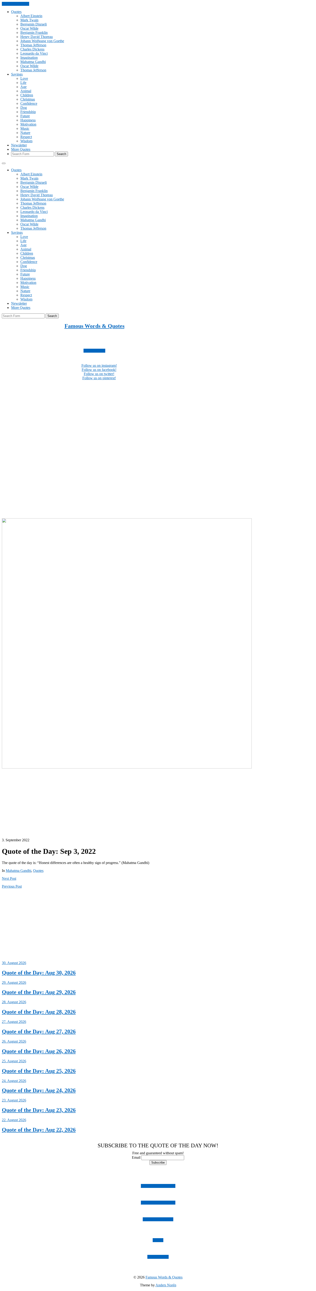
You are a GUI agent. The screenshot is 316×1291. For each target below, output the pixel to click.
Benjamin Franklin (34, 33)
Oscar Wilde (29, 28)
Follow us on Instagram (158, 1186)
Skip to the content (15, 4)
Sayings (17, 74)
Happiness (28, 120)
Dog (23, 108)
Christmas (27, 99)
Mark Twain (29, 20)
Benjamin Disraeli (33, 24)
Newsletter (19, 145)
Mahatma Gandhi (33, 62)
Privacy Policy (158, 1257)
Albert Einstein (31, 16)
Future (25, 116)
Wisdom (26, 141)
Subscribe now (94, 351)
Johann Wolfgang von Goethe (42, 41)
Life (23, 83)
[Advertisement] (140, 416)
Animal (25, 91)
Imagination (29, 58)
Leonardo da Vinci (34, 53)
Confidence (28, 103)
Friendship (28, 112)
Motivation (28, 124)
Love (24, 78)
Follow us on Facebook (158, 1203)
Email (136, 1157)
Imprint (158, 1240)
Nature (25, 133)
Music (24, 128)
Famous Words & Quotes (94, 326)
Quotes (16, 12)
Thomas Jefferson (33, 45)
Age (23, 87)
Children (26, 95)
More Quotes (20, 149)
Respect (26, 137)
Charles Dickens (32, 49)
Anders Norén (165, 1285)
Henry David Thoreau (36, 37)
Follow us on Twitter (158, 1219)
